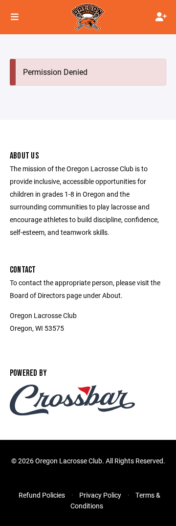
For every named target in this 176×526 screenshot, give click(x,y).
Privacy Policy (100, 495)
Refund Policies (42, 495)
